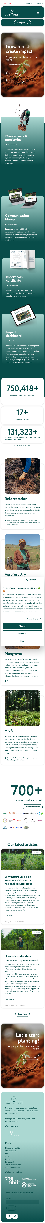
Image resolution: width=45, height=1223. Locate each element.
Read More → (9, 915)
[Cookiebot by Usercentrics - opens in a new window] (27, 580)
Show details (32, 619)
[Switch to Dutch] (5, 3)
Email (8, 1198)
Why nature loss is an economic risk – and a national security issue (18, 880)
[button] (38, 13)
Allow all (22, 626)
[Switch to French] (10, 3)
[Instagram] (15, 1216)
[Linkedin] (9, 1216)
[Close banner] (41, 580)
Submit (11, 1208)
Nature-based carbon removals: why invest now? (21, 958)
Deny (22, 641)
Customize (21, 634)
